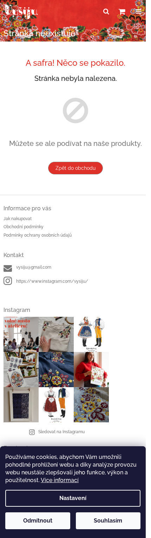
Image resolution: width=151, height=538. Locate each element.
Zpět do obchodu (75, 168)
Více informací (60, 480)
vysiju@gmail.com (33, 267)
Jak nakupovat (18, 218)
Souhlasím (108, 520)
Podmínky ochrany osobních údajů (38, 235)
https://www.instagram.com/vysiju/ (52, 281)
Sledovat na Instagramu (61, 431)
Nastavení (72, 498)
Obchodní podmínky (24, 226)
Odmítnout (37, 520)
